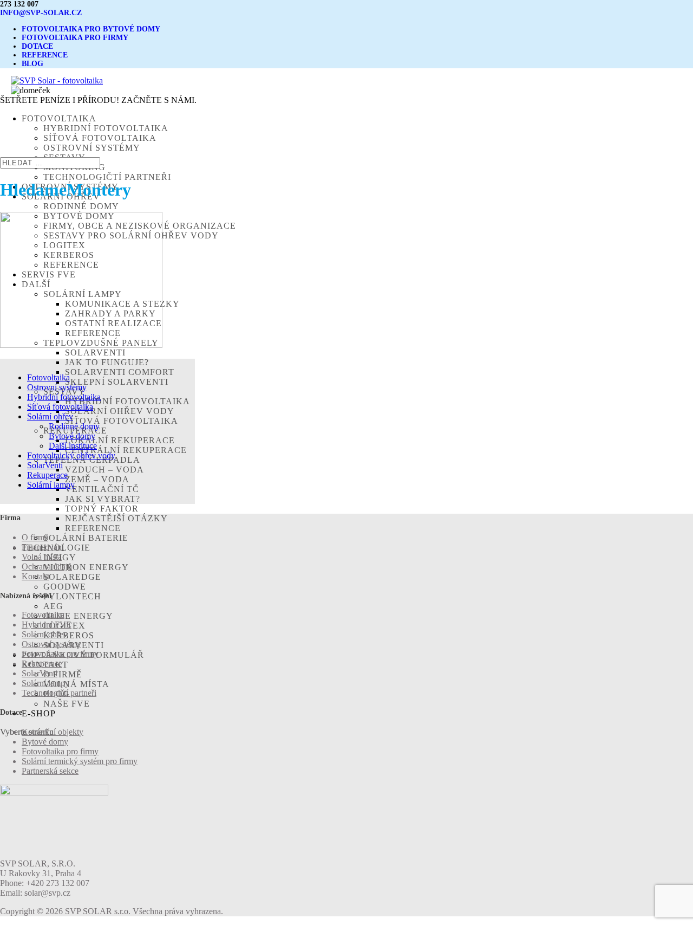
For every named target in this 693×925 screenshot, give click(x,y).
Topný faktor (102, 508)
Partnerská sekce (50, 770)
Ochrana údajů (47, 566)
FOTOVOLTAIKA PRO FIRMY (75, 38)
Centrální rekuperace (126, 450)
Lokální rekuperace (120, 440)
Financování (43, 547)
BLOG (32, 64)
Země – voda (97, 479)
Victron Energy (86, 567)
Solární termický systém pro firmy (80, 761)
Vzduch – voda (104, 469)
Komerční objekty (52, 731)
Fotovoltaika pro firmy (60, 653)
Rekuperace (47, 475)
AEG (53, 606)
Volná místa (76, 684)
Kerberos (68, 635)
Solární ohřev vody (119, 411)
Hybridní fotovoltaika (105, 128)
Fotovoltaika (48, 377)
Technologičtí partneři (107, 177)
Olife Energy (78, 615)
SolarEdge (72, 576)
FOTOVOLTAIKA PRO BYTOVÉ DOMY (91, 29)
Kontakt (35, 576)
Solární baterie (85, 537)
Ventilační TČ (102, 489)
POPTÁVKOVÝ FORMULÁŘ (83, 654)
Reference (93, 528)
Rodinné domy (81, 206)
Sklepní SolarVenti (116, 381)
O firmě (62, 674)
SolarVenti (95, 352)
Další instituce (73, 445)
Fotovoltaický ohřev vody (71, 455)
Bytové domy (72, 436)
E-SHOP (39, 713)
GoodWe (64, 586)
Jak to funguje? (107, 362)
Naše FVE (66, 703)
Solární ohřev (50, 416)
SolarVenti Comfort (119, 372)
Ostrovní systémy (91, 147)
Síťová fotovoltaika (99, 138)
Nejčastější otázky (116, 518)
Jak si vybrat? (102, 498)
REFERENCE (45, 55)
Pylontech (72, 596)
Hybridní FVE (46, 624)
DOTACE (37, 46)
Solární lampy (51, 484)
